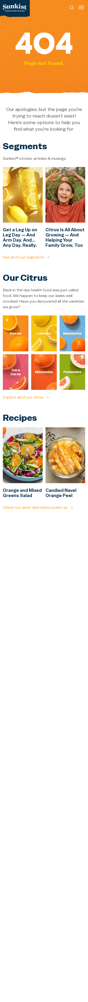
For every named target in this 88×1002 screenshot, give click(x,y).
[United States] (15, 7)
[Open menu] (81, 7)
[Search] (72, 7)
